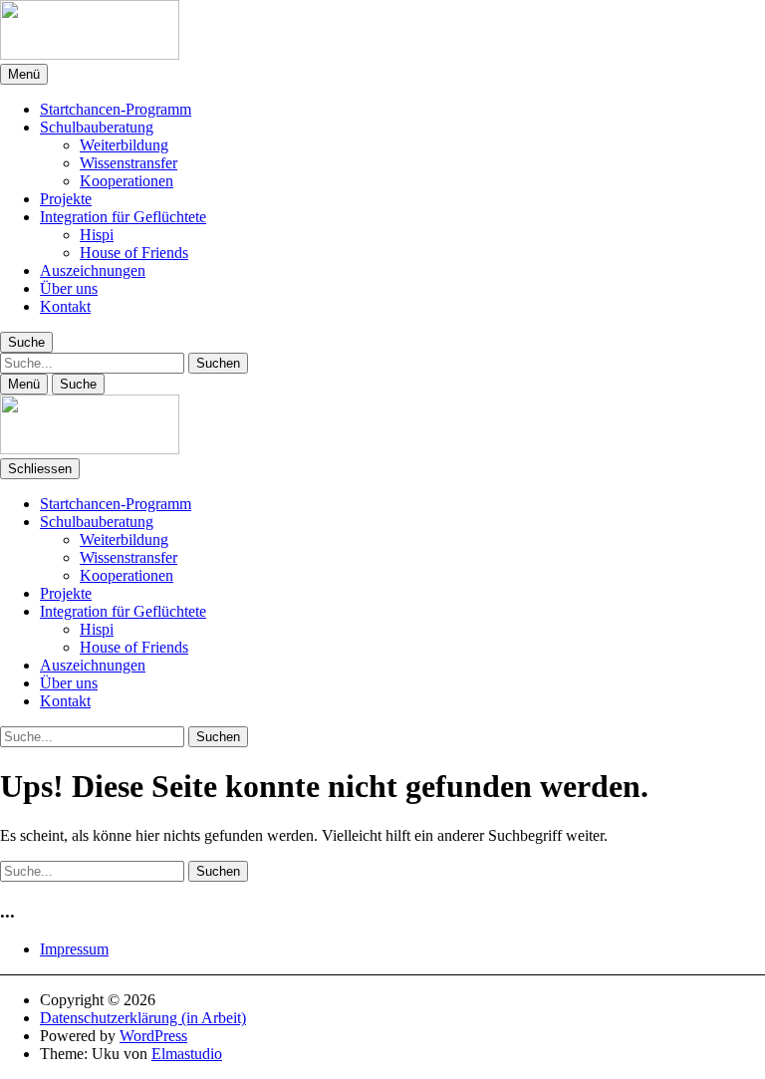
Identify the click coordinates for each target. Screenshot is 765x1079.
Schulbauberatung (96, 127)
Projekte (66, 198)
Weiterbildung (124, 144)
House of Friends (134, 252)
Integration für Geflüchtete (123, 216)
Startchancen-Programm (115, 109)
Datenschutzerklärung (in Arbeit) (143, 1017)
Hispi (97, 234)
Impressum (74, 949)
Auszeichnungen (92, 270)
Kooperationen (126, 180)
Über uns (69, 288)
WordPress (153, 1035)
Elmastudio (186, 1053)
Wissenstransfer (128, 162)
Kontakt (65, 306)
